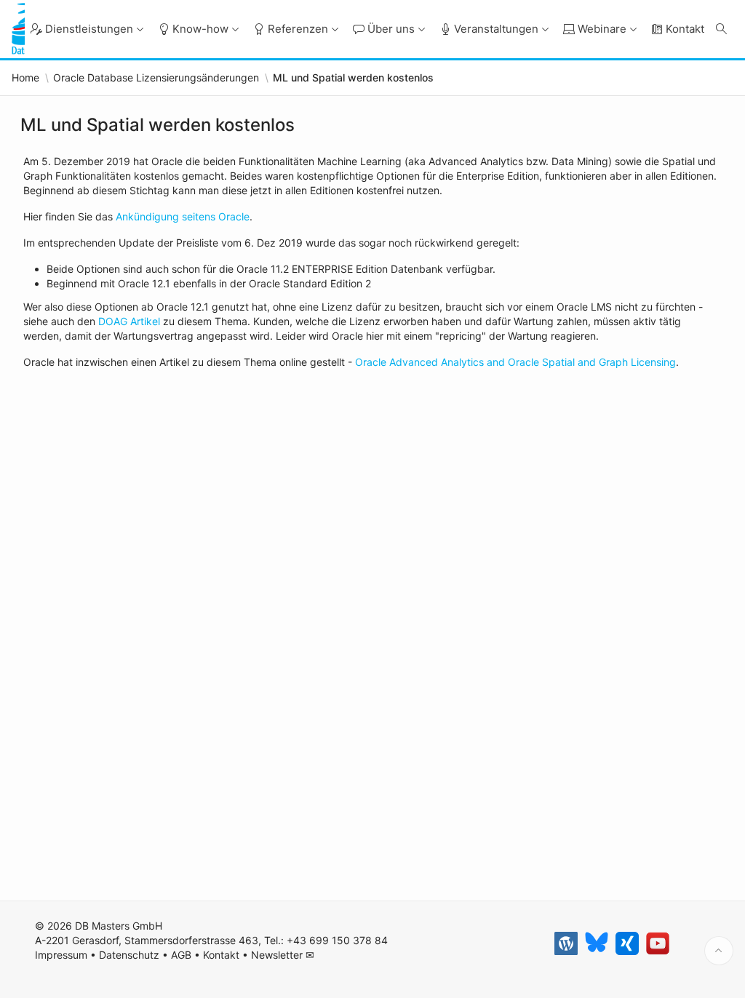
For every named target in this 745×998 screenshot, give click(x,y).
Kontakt (221, 955)
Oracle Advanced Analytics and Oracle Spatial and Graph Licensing (515, 362)
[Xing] (627, 943)
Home (25, 78)
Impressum (61, 955)
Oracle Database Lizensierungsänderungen (156, 78)
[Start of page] (718, 950)
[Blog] (566, 943)
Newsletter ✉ (282, 955)
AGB (181, 955)
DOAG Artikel (127, 321)
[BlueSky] (596, 943)
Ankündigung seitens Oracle (183, 216)
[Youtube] (657, 943)
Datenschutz (129, 955)
